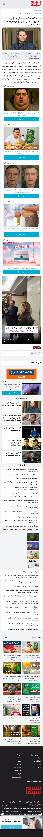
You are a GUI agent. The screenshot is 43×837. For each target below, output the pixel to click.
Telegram (22, 13)
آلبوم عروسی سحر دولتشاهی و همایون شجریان (25, 493)
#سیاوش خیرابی (35, 353)
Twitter (20, 13)
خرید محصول (21, 196)
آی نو (19, 774)
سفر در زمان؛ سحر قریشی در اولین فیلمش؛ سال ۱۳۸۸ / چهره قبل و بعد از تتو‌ (21, 483)
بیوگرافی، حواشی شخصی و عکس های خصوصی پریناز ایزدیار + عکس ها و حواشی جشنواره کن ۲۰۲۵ (21, 489)
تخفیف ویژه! (21, 119)
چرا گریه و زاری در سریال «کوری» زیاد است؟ (26, 587)
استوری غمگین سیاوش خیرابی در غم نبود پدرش (13, 454)
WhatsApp (23, 13)
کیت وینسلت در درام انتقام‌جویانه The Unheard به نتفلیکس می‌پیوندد (21, 614)
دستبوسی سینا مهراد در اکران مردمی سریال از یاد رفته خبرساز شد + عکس (21, 512)
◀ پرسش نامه (11, 827)
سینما (19, 758)
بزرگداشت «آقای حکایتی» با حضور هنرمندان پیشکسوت (23, 629)
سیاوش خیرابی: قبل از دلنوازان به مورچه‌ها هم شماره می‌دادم (13, 442)
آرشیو (39, 764)
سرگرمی (18, 764)
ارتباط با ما (37, 761)
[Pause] (24, 394)
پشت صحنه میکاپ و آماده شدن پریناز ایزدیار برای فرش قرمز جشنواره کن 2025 (21, 507)
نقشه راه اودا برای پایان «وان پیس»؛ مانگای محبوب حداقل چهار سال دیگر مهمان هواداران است (22, 591)
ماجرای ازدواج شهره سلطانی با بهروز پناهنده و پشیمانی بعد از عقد (21, 597)
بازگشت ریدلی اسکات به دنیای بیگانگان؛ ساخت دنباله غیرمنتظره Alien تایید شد (23, 625)
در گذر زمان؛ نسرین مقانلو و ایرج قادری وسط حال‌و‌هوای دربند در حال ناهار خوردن (21, 501)
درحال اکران (37, 767)
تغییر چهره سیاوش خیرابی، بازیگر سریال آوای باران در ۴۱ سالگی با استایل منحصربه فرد (12, 419)
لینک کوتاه (37, 348)
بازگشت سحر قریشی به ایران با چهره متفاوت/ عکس (23, 497)
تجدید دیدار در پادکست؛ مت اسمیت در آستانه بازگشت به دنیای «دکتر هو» (22, 619)
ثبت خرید (12, 393)
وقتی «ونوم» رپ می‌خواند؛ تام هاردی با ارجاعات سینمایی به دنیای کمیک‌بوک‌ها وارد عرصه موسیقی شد (21, 577)
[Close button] (41, 814)
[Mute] (27, 394)
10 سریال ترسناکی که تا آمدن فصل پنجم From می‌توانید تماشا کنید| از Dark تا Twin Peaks (21, 582)
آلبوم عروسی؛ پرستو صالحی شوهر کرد (27, 517)
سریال (19, 761)
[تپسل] (5, 86)
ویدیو (35, 10)
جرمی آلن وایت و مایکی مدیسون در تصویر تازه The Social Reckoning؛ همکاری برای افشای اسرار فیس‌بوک (22, 602)
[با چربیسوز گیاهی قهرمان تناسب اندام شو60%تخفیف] (33, 537)
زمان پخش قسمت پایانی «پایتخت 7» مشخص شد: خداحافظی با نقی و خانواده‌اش (21, 522)
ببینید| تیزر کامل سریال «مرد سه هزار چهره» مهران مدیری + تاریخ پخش (21, 608)
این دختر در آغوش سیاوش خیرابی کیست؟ (12, 429)
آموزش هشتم (16, 777)
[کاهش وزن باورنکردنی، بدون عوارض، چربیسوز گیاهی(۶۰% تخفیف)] (33, 546)
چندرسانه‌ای (17, 767)
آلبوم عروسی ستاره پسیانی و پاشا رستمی (27, 478)
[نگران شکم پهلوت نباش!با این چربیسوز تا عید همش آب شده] (33, 564)
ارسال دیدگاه (35, 363)
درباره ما (38, 758)
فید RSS (18, 771)
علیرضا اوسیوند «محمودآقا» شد (29, 572)
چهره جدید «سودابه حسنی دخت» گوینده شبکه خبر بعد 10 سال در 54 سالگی (22, 470)
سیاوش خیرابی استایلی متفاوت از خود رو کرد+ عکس (11, 404)
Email (25, 13)
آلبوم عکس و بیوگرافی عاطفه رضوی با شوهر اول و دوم (23, 475)
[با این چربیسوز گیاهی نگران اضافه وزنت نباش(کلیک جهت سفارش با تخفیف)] (33, 555)
